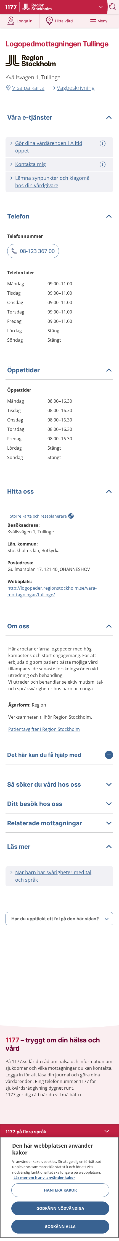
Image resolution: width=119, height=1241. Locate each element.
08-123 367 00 (37, 251)
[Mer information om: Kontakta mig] (103, 164)
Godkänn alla (60, 1226)
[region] (59, 1187)
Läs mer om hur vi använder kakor (44, 1177)
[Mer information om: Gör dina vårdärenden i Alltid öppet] (103, 143)
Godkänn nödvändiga (60, 1208)
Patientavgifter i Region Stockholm (44, 729)
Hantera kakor (60, 1190)
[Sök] (113, 7)
